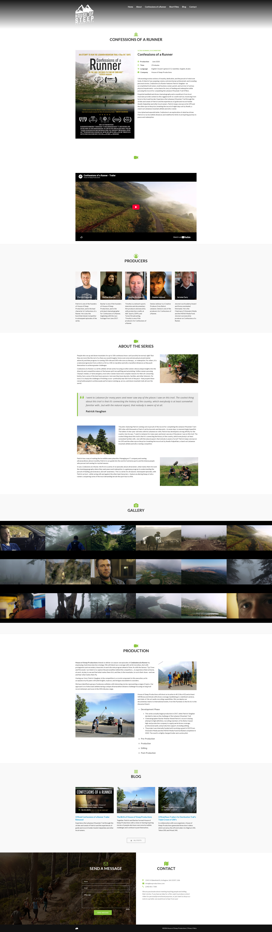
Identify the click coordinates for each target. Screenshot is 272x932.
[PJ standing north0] (68, 572)
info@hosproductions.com (155, 883)
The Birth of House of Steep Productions (134, 817)
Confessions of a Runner (155, 7)
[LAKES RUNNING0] (204, 606)
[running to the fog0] (204, 538)
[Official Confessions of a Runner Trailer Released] (94, 800)
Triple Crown (180, 807)
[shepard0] (158, 538)
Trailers (100, 807)
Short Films (174, 7)
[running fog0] (68, 538)
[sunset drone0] (204, 572)
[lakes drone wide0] (158, 572)
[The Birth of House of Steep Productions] (136, 800)
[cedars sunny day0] (113, 538)
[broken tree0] (158, 606)
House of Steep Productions (132, 807)
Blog (184, 7)
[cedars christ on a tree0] (68, 606)
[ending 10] (22, 606)
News (95, 807)
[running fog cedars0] (22, 572)
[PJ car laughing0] (22, 538)
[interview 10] (113, 572)
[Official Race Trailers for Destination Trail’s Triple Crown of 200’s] (177, 800)
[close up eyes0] (249, 606)
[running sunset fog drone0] (249, 538)
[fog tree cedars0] (249, 572)
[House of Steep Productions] (76, 928)
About (139, 7)
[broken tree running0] (113, 606)
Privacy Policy (192, 928)
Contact (193, 7)
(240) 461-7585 (151, 887)
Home (130, 7)
